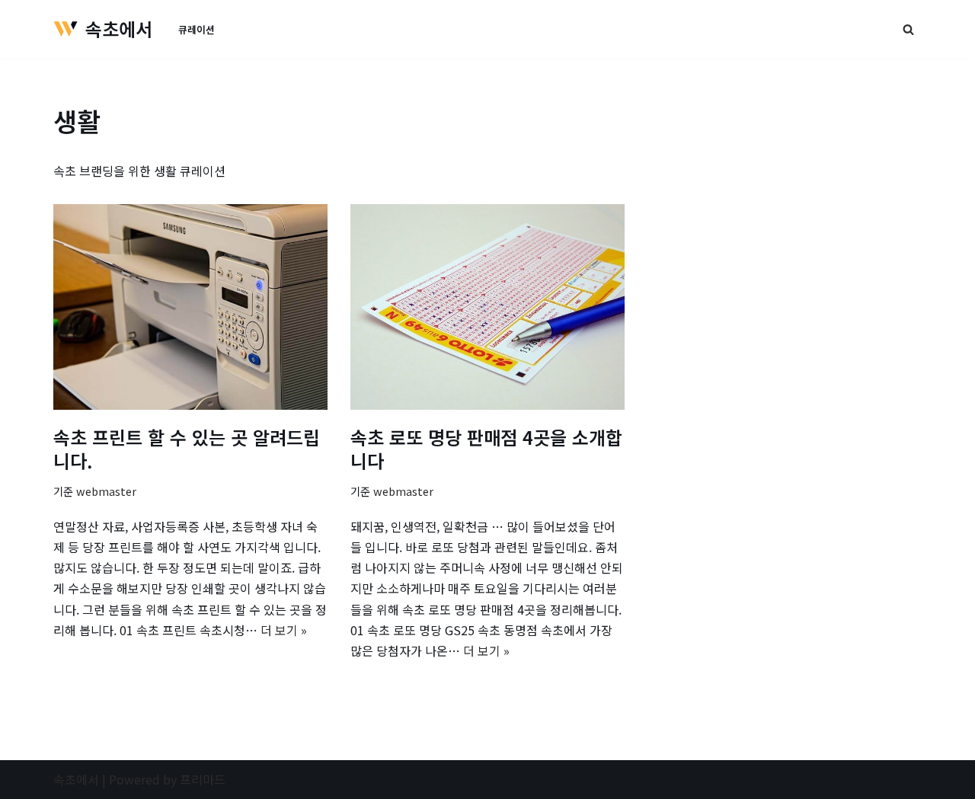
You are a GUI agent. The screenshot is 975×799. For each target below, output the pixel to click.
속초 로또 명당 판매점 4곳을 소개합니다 (486, 448)
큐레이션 (196, 29)
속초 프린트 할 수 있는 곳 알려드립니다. (186, 448)
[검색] (908, 29)
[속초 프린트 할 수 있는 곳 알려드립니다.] (190, 307)
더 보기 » (284, 630)
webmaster (106, 491)
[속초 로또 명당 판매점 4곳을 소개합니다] (487, 307)
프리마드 (202, 779)
